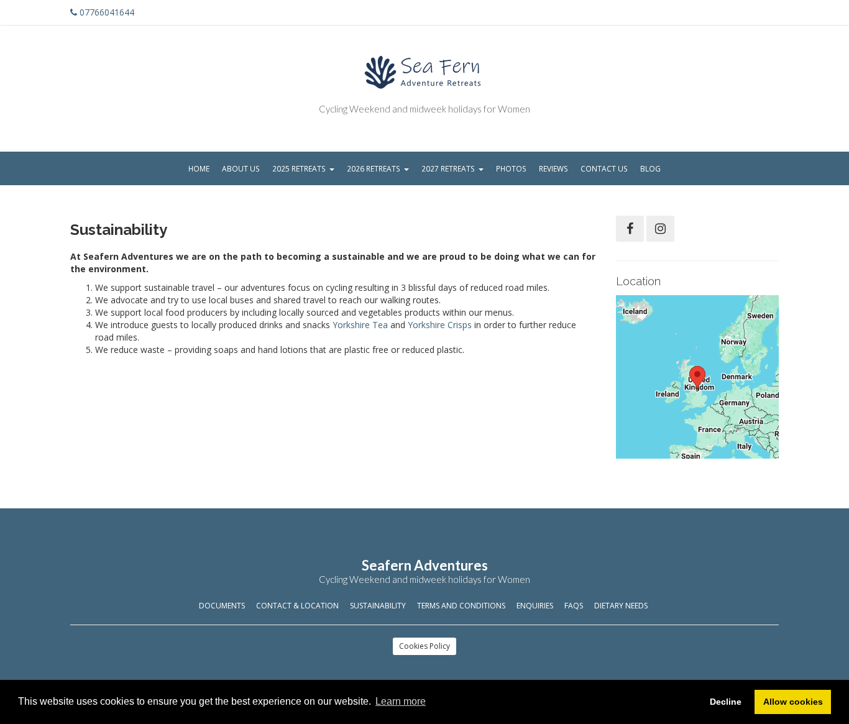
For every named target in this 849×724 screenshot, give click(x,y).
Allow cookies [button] (793, 702)
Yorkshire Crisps (440, 325)
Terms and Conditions (461, 605)
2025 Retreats (299, 168)
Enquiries (534, 605)
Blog (650, 168)
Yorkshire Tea (360, 325)
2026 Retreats (373, 168)
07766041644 (107, 12)
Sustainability (378, 605)
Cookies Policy (424, 646)
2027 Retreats (448, 168)
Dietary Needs (621, 605)
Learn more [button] (400, 701)
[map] (697, 377)
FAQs (573, 605)
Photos (511, 168)
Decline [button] (725, 702)
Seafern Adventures (425, 565)
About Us (241, 168)
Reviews (553, 168)
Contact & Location (297, 605)
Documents (222, 605)
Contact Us (604, 168)
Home (198, 168)
